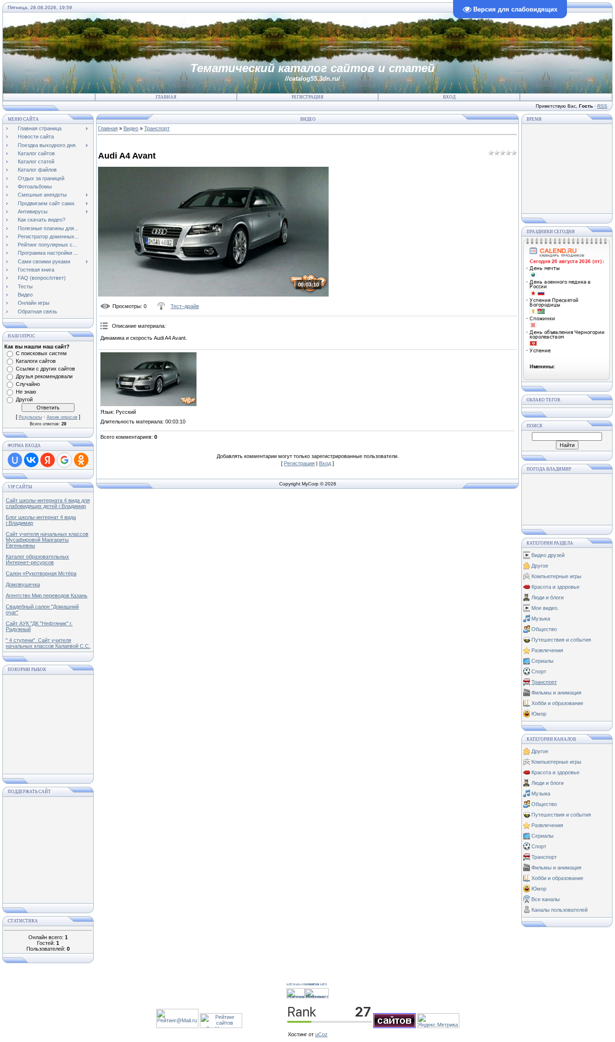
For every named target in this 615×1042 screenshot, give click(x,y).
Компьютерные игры (556, 576)
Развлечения (547, 650)
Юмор (538, 714)
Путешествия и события (561, 640)
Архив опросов (62, 417)
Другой (24, 399)
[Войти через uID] (15, 460)
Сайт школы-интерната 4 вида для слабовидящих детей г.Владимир (48, 503)
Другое (539, 566)
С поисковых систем (41, 353)
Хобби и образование (557, 703)
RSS (602, 106)
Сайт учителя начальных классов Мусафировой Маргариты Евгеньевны (47, 539)
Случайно (28, 384)
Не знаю (26, 392)
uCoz (321, 1034)
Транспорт (157, 128)
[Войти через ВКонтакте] (31, 460)
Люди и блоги (547, 597)
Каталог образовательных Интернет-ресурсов (37, 559)
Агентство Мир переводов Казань (46, 595)
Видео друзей (548, 555)
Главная (166, 97)
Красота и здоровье (555, 587)
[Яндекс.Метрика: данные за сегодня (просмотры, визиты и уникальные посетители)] (438, 1020)
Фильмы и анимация (556, 692)
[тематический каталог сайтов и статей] (394, 1026)
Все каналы (545, 899)
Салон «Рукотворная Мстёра (41, 573)
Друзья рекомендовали (44, 376)
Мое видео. (545, 608)
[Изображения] (148, 379)
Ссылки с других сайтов (45, 369)
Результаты (30, 417)
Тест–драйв (185, 306)
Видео (130, 128)
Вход (449, 97)
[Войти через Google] (64, 460)
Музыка (540, 618)
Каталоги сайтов (36, 361)
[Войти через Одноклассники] (81, 460)
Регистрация (307, 97)
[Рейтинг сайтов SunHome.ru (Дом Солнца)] (221, 1026)
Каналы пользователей (559, 910)
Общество (544, 629)
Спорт (538, 671)
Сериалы (542, 661)
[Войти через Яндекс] (47, 460)
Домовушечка (23, 584)
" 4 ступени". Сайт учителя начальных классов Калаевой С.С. (48, 643)
